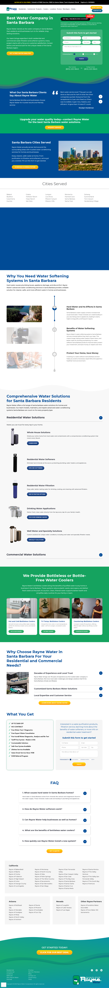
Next (100, 96)
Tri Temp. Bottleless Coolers (53, 621)
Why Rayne (66, 9)
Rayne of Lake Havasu (64, 907)
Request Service (54, 127)
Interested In (68, 54)
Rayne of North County (43, 872)
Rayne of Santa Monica (90, 869)
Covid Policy (32, 977)
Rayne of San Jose (65, 876)
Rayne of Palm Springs (43, 876)
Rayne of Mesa (14, 915)
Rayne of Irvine (14, 881)
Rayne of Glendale (15, 910)
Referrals (10, 975)
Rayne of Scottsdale (36, 910)
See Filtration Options (37, 494)
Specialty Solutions (36, 539)
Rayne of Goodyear (15, 912)
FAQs (30, 979)
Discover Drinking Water (38, 517)
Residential (22, 9)
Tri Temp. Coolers (48, 631)
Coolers (45, 9)
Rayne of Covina (14, 874)
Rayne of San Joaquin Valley (68, 874)
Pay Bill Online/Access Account (75, 19)
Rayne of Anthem (15, 919)
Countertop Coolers (82, 631)
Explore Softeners (35, 468)
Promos (59, 9)
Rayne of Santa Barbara (67, 881)
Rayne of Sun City (35, 912)
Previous (100, 101)
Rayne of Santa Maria (66, 888)
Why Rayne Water (13, 977)
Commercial (31, 9)
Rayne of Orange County (17, 884)
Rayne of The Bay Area (67, 879)
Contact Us (97, 10)
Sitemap (9, 979)
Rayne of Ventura (88, 884)
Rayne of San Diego (41, 886)
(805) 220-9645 (72, 69)
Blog (30, 974)
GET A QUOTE (97, 7)
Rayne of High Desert (16, 879)
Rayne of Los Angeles (16, 886)
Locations (53, 9)
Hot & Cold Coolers (16, 631)
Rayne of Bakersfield (16, 869)
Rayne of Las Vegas (63, 910)
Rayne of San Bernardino (43, 884)
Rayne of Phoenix (35, 907)
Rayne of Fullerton (15, 876)
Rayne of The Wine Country (44, 879)
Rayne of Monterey (41, 869)
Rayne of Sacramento (42, 881)
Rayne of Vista (40, 874)
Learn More (33, 443)
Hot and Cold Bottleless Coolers (22, 621)
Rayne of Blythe (14, 872)
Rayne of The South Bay (90, 881)
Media (73, 9)
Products (38, 9)
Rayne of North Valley (16, 917)
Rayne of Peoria (34, 905)
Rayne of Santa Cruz (66, 886)
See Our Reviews (34, 972)
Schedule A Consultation (25, 167)
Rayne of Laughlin (62, 905)
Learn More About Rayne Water (54, 703)
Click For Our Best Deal (54, 952)
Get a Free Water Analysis (20, 53)
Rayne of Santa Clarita (66, 884)
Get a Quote (54, 851)
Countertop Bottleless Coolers (86, 621)
